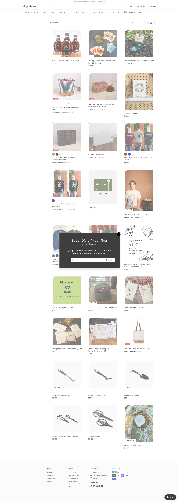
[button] (34, 483)
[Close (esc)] (119, 234)
